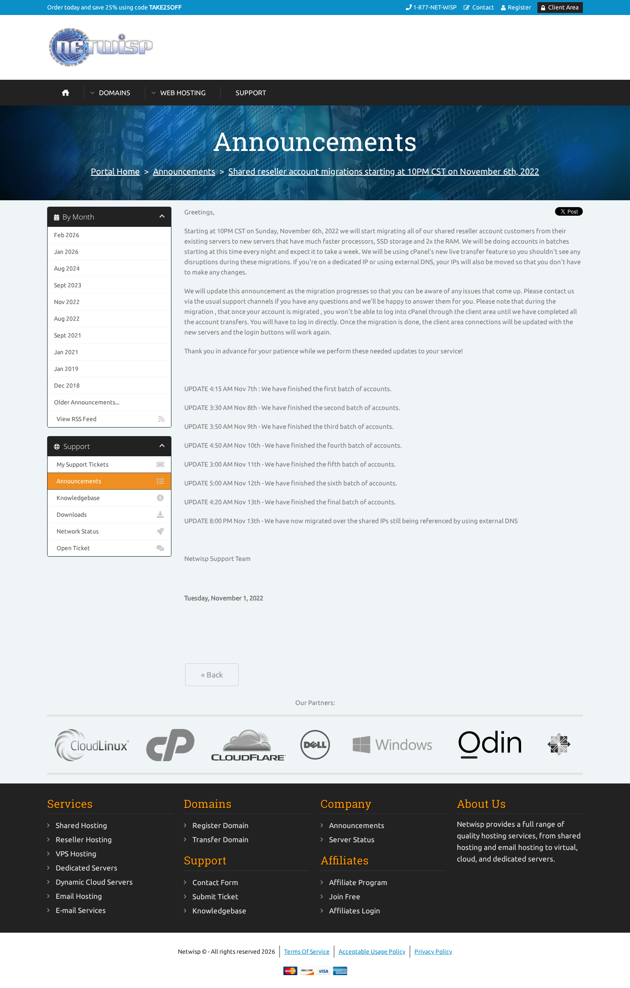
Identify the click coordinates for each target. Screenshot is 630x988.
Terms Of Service (307, 951)
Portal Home (115, 171)
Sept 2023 (67, 285)
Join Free (344, 896)
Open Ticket (72, 548)
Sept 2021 (67, 335)
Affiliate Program (358, 882)
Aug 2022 (67, 318)
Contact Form (215, 882)
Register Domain (220, 825)
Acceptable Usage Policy (372, 951)
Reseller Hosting (84, 839)
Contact (483, 7)
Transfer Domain (220, 839)
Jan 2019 (66, 368)
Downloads (70, 514)
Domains (114, 92)
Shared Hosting (81, 825)
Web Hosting (183, 92)
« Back (212, 674)
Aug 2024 (67, 268)
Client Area (563, 7)
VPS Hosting (76, 853)
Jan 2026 (66, 251)
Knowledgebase (77, 497)
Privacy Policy (433, 951)
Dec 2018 (67, 385)
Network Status (76, 531)
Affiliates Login (354, 911)
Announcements (184, 171)
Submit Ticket (215, 896)
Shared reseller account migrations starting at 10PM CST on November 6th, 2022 (383, 171)
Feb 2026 (66, 235)
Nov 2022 (67, 301)
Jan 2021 (66, 352)
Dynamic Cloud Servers (94, 882)
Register (519, 7)
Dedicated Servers (86, 868)
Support (251, 92)
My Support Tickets (81, 464)
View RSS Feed (75, 419)
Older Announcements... (86, 402)
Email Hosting (79, 896)
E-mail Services (81, 910)
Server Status (352, 839)
